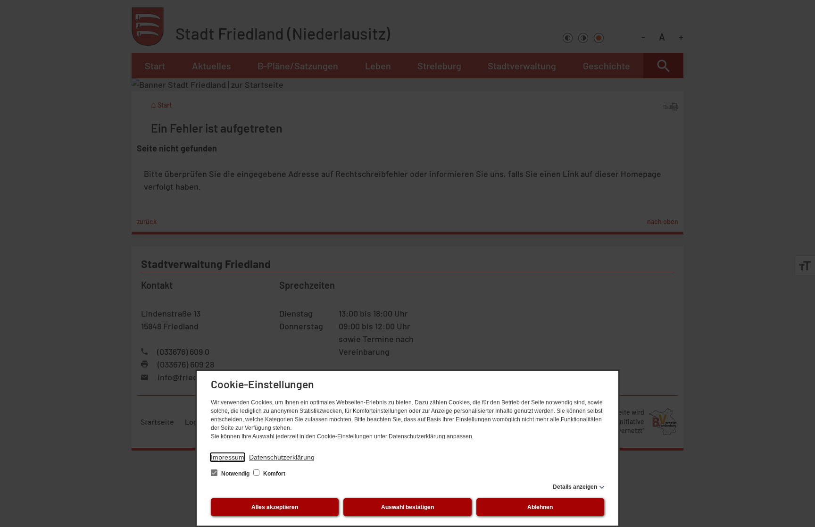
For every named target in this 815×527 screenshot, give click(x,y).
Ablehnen (540, 507)
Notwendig (235, 473)
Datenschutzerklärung (282, 457)
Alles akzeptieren (274, 507)
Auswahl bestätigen (407, 507)
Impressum (227, 457)
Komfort (273, 473)
